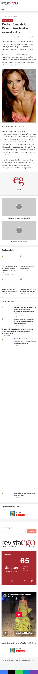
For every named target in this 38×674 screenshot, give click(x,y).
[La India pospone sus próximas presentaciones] (10, 282)
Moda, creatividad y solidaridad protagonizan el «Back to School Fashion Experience (24, 321)
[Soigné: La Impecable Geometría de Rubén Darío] (7, 496)
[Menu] (3, 8)
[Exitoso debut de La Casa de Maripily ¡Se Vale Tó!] (28, 282)
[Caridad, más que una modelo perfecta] (28, 259)
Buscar (31, 531)
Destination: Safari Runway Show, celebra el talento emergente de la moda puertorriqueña (25, 341)
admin (6, 37)
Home (5, 16)
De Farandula (12, 16)
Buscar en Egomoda (8, 528)
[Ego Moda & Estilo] (10, 3)
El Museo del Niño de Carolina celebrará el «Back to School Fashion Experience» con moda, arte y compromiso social (18, 331)
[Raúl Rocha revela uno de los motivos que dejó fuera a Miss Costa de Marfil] (10, 259)
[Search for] (35, 8)
